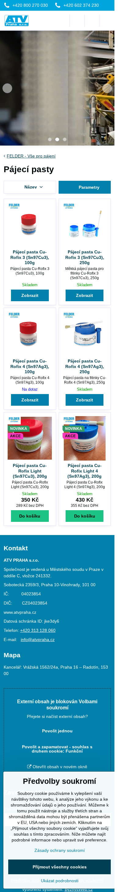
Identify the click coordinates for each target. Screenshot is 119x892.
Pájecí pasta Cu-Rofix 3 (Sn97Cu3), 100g (29, 257)
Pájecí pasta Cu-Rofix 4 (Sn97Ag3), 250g (84, 366)
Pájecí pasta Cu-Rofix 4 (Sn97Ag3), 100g (29, 366)
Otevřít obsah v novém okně (59, 766)
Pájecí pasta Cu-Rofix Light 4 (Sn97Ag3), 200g (84, 471)
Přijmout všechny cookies (60, 866)
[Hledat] (77, 20)
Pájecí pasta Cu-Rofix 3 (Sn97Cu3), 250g (84, 257)
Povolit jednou (57, 730)
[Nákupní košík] (92, 20)
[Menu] (107, 20)
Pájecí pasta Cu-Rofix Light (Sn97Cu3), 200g (30, 471)
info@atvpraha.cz (38, 639)
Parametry (88, 187)
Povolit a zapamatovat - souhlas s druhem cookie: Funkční (57, 748)
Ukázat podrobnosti (59, 880)
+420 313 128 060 (38, 630)
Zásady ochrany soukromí (59, 850)
